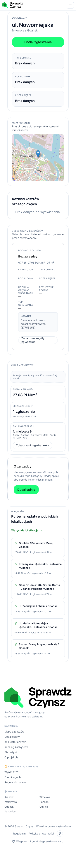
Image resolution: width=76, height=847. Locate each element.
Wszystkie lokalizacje (24, 530)
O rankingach (12, 777)
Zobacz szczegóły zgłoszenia (32, 340)
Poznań (44, 801)
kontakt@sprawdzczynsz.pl (47, 841)
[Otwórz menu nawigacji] (70, 5)
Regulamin (19, 833)
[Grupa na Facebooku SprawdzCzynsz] (60, 833)
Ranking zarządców (16, 747)
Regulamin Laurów (15, 782)
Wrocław (44, 797)
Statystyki (10, 752)
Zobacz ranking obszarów (32, 445)
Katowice (9, 811)
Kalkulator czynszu (15, 741)
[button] (38, 154)
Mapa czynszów (14, 731)
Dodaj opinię (26, 489)
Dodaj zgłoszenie (38, 42)
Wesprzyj (21, 841)
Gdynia (43, 806)
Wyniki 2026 (11, 772)
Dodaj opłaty (12, 736)
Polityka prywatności (41, 833)
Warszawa (10, 801)
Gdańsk (9, 806)
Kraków (8, 797)
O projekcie (11, 757)
